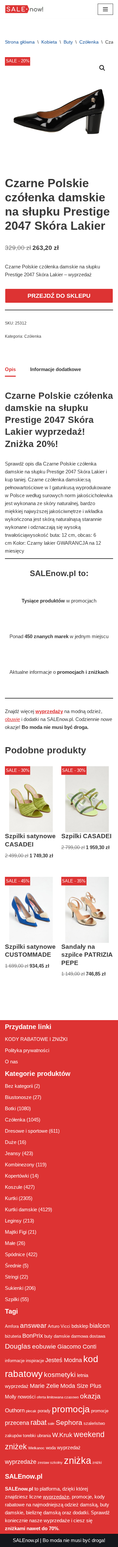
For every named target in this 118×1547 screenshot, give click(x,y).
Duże (10, 1142)
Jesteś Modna (63, 1360)
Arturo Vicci (59, 1326)
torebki (29, 1435)
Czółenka (89, 42)
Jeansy (13, 1153)
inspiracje (35, 1360)
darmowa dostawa (88, 1336)
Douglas (18, 1346)
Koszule (13, 1187)
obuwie (12, 719)
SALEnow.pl (26, 1540)
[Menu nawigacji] (105, 9)
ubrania (44, 1435)
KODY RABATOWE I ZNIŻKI (36, 1039)
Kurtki (11, 1198)
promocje (99, 1410)
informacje (15, 1360)
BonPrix (32, 1335)
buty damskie (57, 1336)
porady (44, 1410)
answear (33, 1325)
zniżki (97, 1462)
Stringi (11, 1277)
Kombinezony (19, 1164)
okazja (90, 1396)
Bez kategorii (19, 1086)
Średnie (13, 1265)
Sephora (69, 1423)
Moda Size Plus (80, 1386)
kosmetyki (60, 1375)
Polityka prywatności (27, 1050)
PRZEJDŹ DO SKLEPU (59, 295)
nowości (26, 1396)
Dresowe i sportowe (26, 1131)
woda (51, 1447)
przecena (17, 1423)
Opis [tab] (10, 369)
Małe (10, 1243)
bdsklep (79, 1326)
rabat (38, 1422)
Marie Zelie (44, 1386)
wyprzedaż (69, 1447)
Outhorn (15, 1410)
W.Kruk (62, 1434)
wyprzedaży (49, 711)
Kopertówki (17, 1176)
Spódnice (15, 1254)
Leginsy (13, 1220)
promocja (71, 1409)
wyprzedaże (20, 1462)
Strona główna (20, 42)
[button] (102, 68)
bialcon (99, 1325)
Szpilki (12, 1299)
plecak (31, 1411)
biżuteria (13, 1336)
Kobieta (49, 42)
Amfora (12, 1326)
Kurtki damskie (21, 1209)
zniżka (77, 1460)
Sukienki (14, 1288)
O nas (11, 1061)
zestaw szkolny (50, 1462)
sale (51, 1424)
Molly (10, 1396)
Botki (10, 1108)
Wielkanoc (36, 1448)
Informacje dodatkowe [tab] (55, 369)
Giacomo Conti (76, 1346)
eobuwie (44, 1346)
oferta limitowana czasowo (58, 1397)
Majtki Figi (16, 1232)
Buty (68, 42)
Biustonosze (18, 1097)
